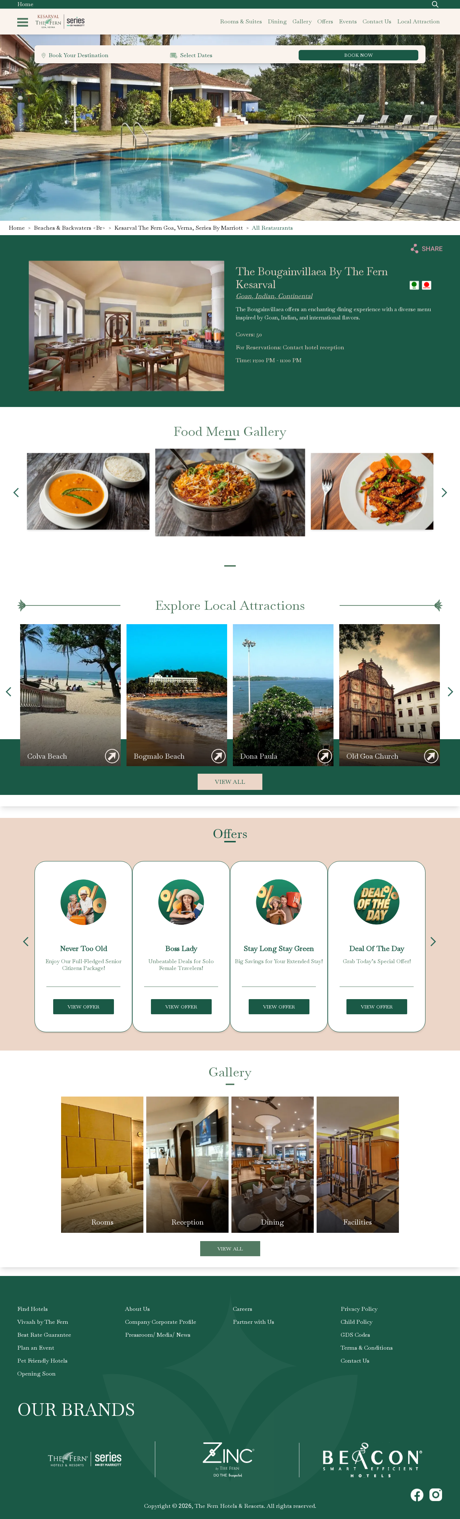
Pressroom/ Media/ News (157, 1335)
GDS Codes (355, 1335)
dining (277, 21)
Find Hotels (32, 1309)
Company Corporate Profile (160, 1322)
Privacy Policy (359, 1309)
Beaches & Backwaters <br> (69, 228)
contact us (377, 21)
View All (230, 782)
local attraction (418, 21)
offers (325, 21)
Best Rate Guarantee (44, 1335)
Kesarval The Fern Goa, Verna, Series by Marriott (178, 228)
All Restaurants (272, 228)
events (348, 21)
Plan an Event (35, 1347)
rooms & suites (241, 21)
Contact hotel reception (313, 347)
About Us (137, 1309)
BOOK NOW (358, 55)
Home (25, 4)
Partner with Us (253, 1322)
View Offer (84, 1006)
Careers (242, 1309)
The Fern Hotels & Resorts (229, 1506)
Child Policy (356, 1322)
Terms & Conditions (367, 1347)
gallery (302, 21)
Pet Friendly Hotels (42, 1360)
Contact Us (355, 1360)
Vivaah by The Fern (42, 1322)
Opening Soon (36, 1373)
